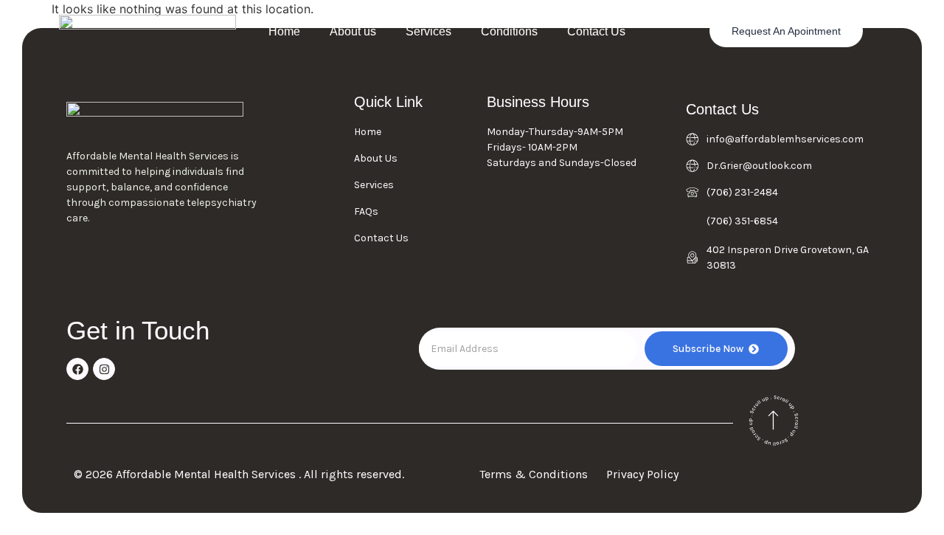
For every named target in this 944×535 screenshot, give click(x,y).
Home (284, 31)
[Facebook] (77, 369)
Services (428, 31)
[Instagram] (104, 369)
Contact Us (596, 31)
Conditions (509, 31)
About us (353, 31)
